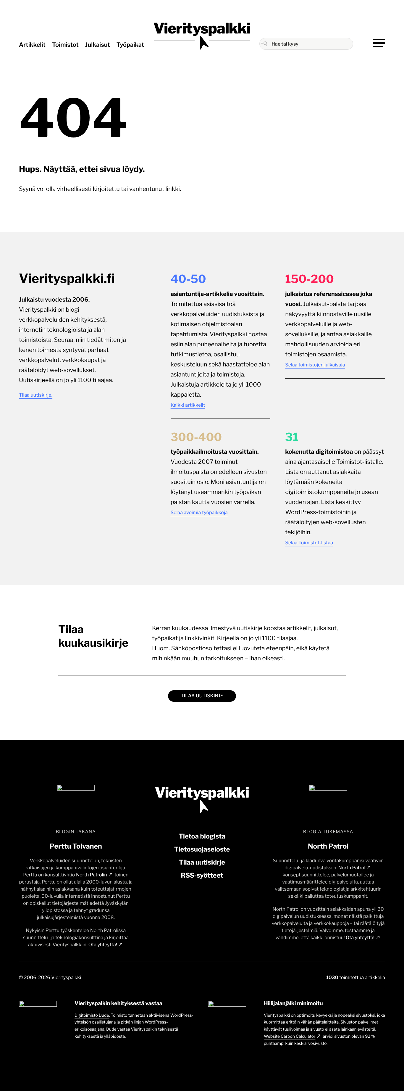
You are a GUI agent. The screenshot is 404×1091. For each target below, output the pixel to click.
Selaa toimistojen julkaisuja (315, 365)
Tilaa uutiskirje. (35, 395)
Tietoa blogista (202, 836)
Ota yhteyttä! (102, 944)
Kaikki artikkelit (188, 405)
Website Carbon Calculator (289, 1036)
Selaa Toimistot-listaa (309, 543)
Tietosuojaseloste (202, 849)
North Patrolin (91, 875)
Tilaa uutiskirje (202, 696)
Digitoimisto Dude (92, 1015)
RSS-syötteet (202, 875)
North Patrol (352, 867)
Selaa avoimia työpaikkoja (199, 512)
